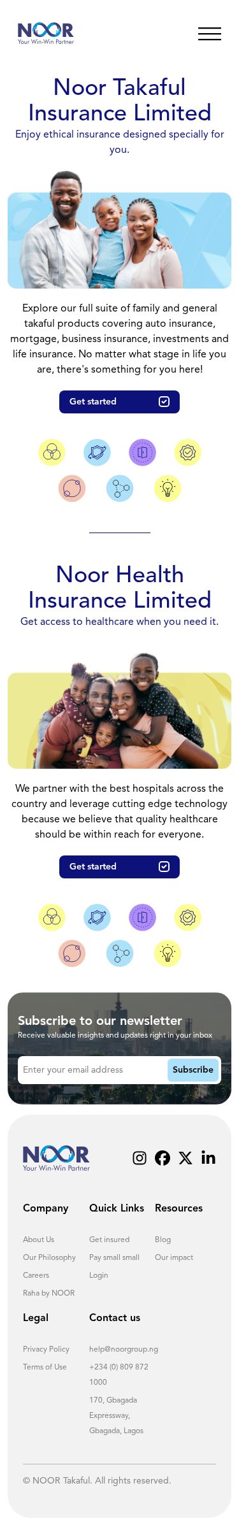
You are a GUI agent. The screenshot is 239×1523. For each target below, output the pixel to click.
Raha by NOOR (49, 1294)
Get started (93, 401)
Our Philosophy (49, 1258)
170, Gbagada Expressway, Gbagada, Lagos (116, 1416)
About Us (38, 1240)
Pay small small (114, 1258)
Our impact (174, 1258)
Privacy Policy (46, 1350)
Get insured (109, 1240)
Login (98, 1276)
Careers (36, 1276)
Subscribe (193, 1070)
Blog (163, 1240)
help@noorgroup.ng (123, 1350)
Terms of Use (45, 1367)
